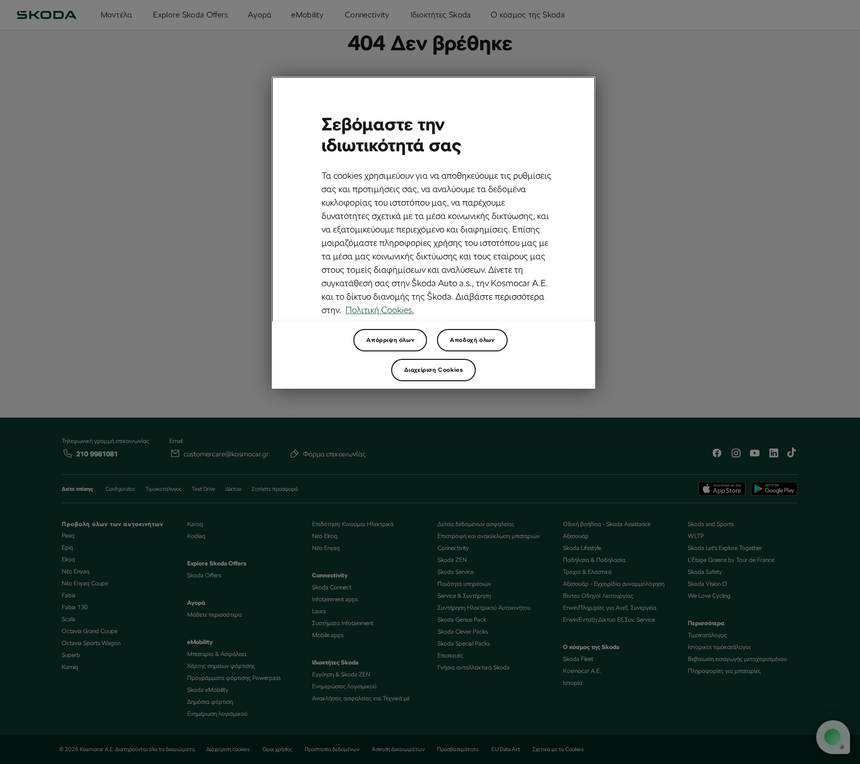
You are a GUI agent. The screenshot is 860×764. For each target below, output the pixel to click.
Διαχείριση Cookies (433, 369)
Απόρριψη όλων (390, 339)
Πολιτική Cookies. (379, 310)
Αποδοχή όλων (472, 339)
